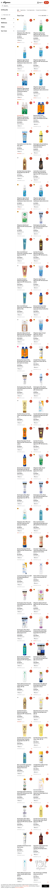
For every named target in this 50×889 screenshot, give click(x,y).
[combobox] (25, 5)
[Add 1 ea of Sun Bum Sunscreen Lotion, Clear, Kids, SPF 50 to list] (47, 725)
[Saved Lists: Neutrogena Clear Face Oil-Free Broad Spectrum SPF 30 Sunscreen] (31, 614)
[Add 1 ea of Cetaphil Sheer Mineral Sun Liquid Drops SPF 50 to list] (47, 752)
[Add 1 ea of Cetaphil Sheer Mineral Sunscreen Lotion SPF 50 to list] (47, 347)
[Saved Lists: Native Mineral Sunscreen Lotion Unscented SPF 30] (47, 585)
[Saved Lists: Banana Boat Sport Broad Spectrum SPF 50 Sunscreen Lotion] (31, 452)
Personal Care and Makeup (41, 10)
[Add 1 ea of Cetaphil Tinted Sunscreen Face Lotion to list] (31, 833)
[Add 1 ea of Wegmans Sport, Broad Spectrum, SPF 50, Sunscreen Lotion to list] (47, 320)
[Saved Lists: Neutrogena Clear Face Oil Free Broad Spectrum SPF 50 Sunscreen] (31, 398)
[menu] (1, 2)
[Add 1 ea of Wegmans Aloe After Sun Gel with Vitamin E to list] (31, 20)
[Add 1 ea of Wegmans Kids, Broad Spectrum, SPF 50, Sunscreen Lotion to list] (47, 455)
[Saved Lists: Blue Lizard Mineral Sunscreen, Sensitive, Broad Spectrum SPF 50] (31, 263)
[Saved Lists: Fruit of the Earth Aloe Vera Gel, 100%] (31, 153)
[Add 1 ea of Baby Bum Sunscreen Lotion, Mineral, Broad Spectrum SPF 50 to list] (47, 698)
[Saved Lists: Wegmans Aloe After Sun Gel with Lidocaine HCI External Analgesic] (31, 533)
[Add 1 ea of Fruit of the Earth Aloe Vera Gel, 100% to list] (31, 131)
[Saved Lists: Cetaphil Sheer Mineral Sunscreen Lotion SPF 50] (47, 369)
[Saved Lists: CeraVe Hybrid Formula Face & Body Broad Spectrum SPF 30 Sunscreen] (47, 425)
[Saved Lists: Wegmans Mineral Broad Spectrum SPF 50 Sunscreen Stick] (47, 614)
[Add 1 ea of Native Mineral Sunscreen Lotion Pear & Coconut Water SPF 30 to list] (31, 671)
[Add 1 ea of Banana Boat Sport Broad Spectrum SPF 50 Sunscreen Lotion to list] (31, 428)
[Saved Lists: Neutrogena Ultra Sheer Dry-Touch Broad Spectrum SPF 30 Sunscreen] (47, 506)
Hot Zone (6, 14)
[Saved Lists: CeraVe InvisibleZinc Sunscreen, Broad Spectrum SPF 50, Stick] (47, 802)
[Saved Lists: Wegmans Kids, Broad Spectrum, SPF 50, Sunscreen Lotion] (47, 479)
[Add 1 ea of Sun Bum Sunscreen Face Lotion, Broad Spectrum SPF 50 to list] (31, 401)
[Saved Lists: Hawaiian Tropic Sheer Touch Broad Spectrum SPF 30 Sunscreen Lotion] (47, 560)
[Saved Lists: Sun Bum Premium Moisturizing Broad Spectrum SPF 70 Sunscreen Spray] (31, 721)
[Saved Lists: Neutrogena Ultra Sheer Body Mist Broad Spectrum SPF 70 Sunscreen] (47, 398)
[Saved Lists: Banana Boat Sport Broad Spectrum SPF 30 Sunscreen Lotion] (31, 560)
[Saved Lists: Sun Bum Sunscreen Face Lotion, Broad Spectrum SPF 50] (31, 425)
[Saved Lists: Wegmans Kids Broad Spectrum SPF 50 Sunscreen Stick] (31, 236)
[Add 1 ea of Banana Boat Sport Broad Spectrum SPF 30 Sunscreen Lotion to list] (31, 536)
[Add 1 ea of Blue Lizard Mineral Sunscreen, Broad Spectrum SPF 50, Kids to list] (31, 293)
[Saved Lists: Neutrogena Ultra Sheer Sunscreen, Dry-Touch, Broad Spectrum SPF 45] (31, 506)
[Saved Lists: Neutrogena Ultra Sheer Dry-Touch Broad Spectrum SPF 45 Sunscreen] (47, 667)
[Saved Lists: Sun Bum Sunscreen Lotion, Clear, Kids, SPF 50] (47, 747)
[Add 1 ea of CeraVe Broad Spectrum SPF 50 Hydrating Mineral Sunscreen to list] (31, 563)
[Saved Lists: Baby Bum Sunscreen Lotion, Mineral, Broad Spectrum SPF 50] (47, 721)
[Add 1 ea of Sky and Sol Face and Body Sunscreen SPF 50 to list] (47, 860)
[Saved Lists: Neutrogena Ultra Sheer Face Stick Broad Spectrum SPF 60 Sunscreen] (31, 641)
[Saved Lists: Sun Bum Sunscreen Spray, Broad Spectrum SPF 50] (31, 180)
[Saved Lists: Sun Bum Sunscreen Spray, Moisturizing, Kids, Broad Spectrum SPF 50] (47, 829)
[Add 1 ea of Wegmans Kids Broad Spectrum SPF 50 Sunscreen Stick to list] (31, 212)
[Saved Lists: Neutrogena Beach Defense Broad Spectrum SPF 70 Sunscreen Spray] (47, 155)
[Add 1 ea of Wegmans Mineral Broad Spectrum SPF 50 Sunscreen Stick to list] (47, 590)
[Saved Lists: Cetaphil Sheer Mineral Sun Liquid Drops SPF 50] (47, 774)
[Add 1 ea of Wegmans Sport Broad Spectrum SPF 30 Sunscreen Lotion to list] (47, 47)
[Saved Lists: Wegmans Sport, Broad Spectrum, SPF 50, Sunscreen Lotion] (47, 344)
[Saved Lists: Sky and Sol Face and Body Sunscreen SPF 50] (47, 882)
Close (45, 886)
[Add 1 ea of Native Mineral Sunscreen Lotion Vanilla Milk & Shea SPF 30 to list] (31, 860)
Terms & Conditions (19, 887)
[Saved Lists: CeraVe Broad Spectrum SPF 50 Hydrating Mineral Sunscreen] (31, 587)
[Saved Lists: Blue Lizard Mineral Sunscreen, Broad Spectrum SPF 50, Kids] (31, 317)
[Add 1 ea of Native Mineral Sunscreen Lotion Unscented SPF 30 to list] (47, 563)
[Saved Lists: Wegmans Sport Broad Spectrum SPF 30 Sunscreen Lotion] (47, 71)
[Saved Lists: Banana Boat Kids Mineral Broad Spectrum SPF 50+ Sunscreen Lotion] (47, 695)
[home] (18, 10)
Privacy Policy (26, 886)
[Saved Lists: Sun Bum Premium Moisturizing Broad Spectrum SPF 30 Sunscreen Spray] (47, 263)
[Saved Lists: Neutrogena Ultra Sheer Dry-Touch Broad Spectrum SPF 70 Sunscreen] (47, 236)
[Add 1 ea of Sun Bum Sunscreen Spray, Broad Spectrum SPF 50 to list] (31, 158)
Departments (23, 10)
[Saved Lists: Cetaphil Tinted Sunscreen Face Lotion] (31, 855)
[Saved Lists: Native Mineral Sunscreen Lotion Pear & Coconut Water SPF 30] (31, 695)
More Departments (31, 10)
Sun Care (19, 11)
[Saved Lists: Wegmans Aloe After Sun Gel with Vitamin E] (31, 42)
